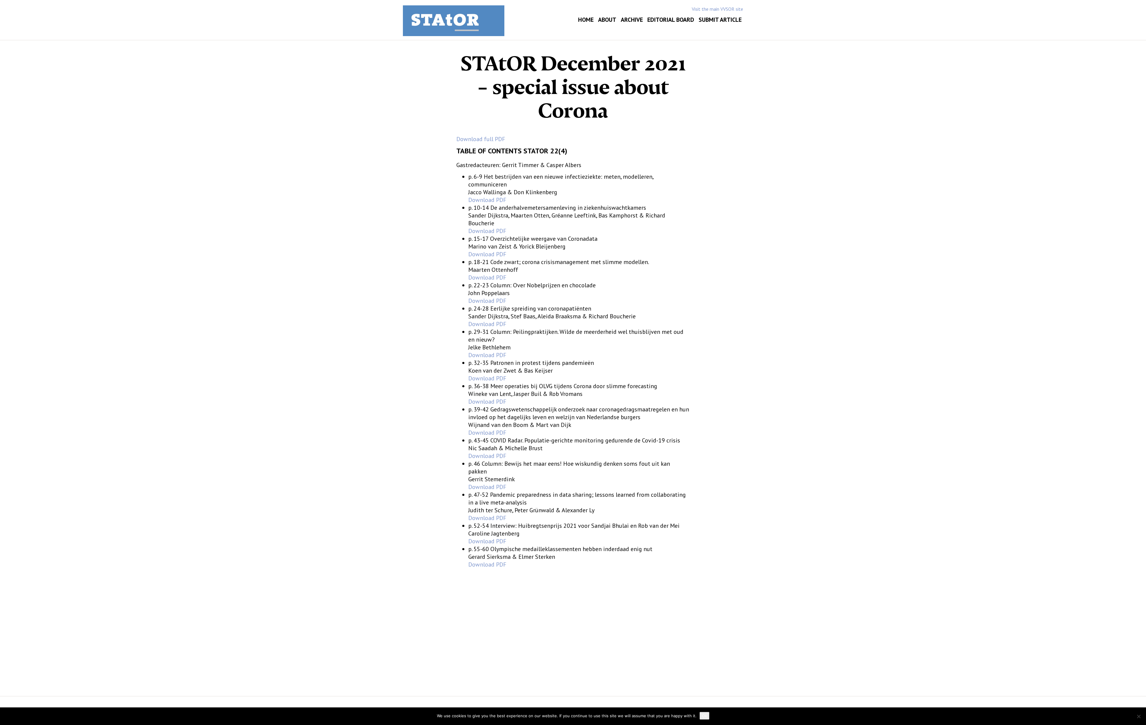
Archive (632, 20)
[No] (1139, 716)
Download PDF (487, 200)
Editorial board (670, 20)
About (607, 20)
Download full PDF (480, 139)
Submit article (720, 20)
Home (586, 20)
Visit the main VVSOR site (717, 9)
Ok (704, 715)
